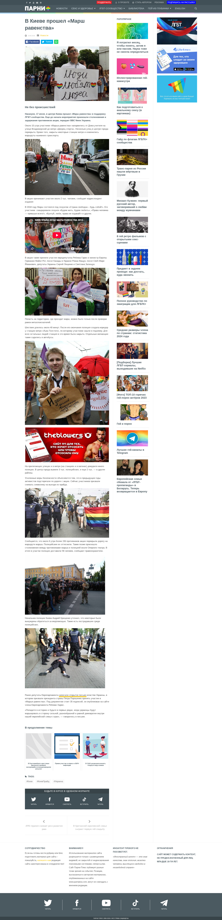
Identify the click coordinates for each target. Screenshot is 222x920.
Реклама (159, 2)
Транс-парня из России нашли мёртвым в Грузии (131, 171)
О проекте (123, 2)
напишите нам (44, 860)
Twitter (49, 42)
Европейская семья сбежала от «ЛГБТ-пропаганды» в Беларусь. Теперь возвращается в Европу (132, 485)
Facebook (34, 42)
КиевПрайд (43, 781)
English (180, 8)
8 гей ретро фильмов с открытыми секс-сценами (131, 239)
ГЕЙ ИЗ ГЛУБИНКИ (158, 8)
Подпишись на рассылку (181, 2)
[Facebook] (27, 2)
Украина (59, 781)
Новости (61, 8)
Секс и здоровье (82, 8)
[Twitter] (30, 2)
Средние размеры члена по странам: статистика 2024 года (132, 333)
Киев (30, 781)
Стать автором (143, 2)
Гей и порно (124, 423)
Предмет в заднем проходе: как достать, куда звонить (131, 271)
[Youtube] (34, 2)
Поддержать (104, 2)
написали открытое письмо (72, 695)
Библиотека (136, 8)
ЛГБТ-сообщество (110, 8)
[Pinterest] (41, 2)
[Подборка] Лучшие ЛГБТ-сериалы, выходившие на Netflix (131, 365)
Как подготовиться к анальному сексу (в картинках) (130, 110)
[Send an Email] (37, 2)
